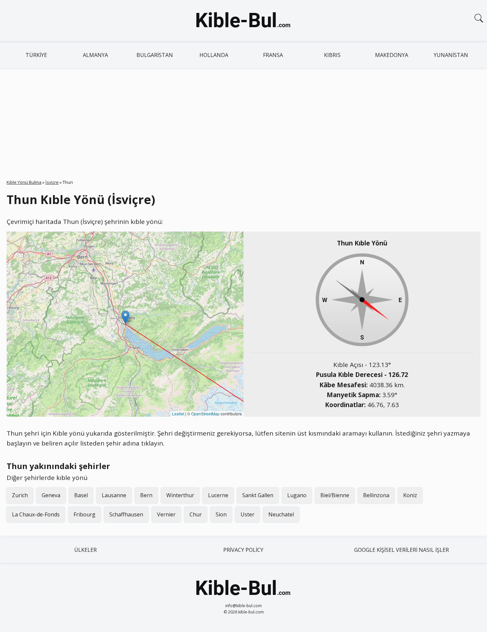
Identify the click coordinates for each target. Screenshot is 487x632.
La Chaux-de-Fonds (36, 514)
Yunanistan (451, 55)
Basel (81, 495)
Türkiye (36, 55)
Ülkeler (85, 549)
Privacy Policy (243, 549)
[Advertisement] (243, 117)
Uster (247, 514)
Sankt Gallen (257, 495)
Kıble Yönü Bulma (24, 182)
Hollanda (213, 55)
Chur (195, 514)
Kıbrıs (332, 55)
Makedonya (391, 55)
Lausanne (114, 495)
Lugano (296, 495)
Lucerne (218, 495)
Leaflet (178, 413)
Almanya (95, 55)
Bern (146, 495)
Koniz (410, 495)
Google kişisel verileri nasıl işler (401, 549)
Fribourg (84, 514)
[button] (125, 317)
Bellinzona (376, 495)
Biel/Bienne (334, 495)
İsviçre (52, 182)
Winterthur (180, 495)
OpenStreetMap (205, 413)
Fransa (273, 55)
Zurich (20, 495)
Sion (221, 514)
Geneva (51, 495)
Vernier (166, 514)
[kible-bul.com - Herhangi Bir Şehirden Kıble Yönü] (243, 21)
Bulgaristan (154, 55)
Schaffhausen (126, 514)
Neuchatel (281, 514)
